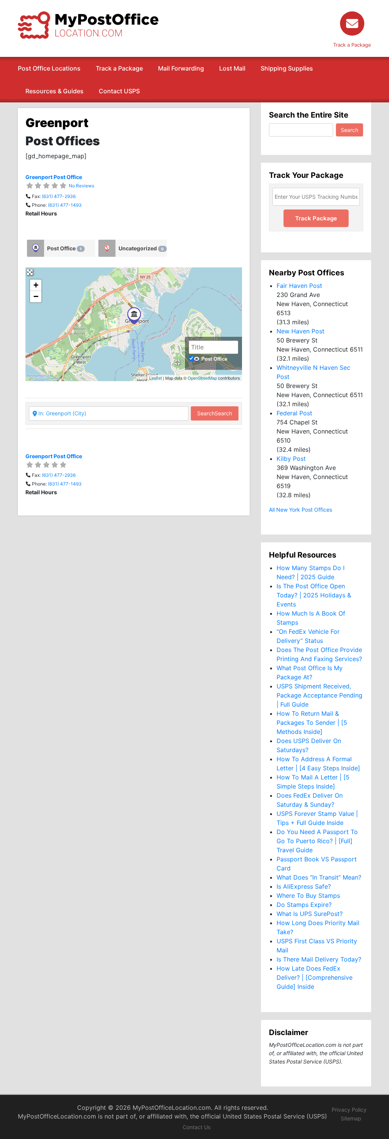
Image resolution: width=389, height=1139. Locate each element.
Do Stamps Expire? (304, 904)
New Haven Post (300, 331)
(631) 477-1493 (65, 205)
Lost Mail (232, 68)
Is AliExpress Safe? (304, 886)
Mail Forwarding (181, 68)
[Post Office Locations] (88, 24)
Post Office (64, 248)
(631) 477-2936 (59, 196)
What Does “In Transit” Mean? (319, 877)
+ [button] (35, 285)
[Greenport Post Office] (134, 315)
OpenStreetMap (202, 378)
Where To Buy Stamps (308, 895)
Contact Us (196, 1127)
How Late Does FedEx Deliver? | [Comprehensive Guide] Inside (315, 977)
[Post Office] (35, 248)
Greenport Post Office (53, 177)
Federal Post (294, 413)
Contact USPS (119, 91)
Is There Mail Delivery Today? (319, 959)
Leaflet (155, 378)
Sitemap (351, 1118)
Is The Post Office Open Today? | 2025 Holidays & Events (314, 595)
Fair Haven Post (299, 285)
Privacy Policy (349, 1109)
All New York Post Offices (300, 509)
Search (214, 413)
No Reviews (81, 186)
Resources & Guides (54, 91)
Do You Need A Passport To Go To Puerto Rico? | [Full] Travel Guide (317, 841)
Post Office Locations (49, 68)
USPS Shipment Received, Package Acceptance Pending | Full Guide (319, 695)
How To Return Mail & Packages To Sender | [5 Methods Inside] (312, 722)
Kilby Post (291, 458)
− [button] (35, 296)
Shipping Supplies (287, 68)
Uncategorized (141, 248)
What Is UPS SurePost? (310, 913)
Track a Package (119, 68)
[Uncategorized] (106, 248)
